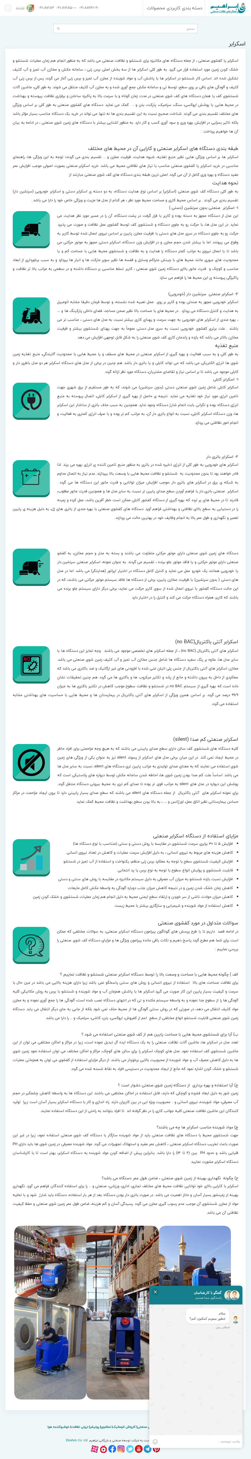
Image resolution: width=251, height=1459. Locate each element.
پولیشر (94, 1427)
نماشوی (106, 1427)
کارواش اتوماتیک (124, 1427)
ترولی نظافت (79, 1427)
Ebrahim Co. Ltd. (77, 1440)
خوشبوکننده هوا (58, 1427)
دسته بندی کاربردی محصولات (174, 8)
